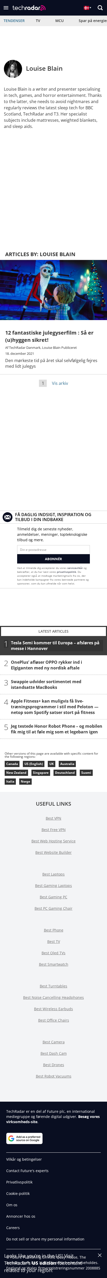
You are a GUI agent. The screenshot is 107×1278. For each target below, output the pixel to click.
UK (51, 764)
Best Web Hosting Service (53, 841)
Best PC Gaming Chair (53, 908)
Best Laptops (53, 874)
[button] (6, 8)
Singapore (41, 772)
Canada (12, 764)
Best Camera (54, 1041)
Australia (67, 764)
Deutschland (65, 772)
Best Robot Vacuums (53, 1076)
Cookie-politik (18, 1193)
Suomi (86, 772)
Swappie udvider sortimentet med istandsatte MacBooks (46, 684)
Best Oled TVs (53, 952)
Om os (11, 1204)
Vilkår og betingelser (24, 1159)
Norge (25, 781)
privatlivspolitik (66, 572)
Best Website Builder (53, 852)
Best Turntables (53, 986)
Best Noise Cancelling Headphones (53, 997)
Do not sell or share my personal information (45, 1239)
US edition (44, 1263)
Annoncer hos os (20, 1216)
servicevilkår (75, 568)
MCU (59, 20)
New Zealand (16, 772)
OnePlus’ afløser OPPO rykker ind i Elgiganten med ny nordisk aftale (46, 664)
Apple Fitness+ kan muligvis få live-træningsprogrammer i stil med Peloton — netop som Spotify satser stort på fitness (54, 706)
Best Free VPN (54, 829)
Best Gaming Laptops (53, 885)
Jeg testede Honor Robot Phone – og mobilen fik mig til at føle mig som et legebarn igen (56, 728)
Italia (10, 781)
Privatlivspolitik (19, 1182)
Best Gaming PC (53, 896)
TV (38, 20)
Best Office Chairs (53, 1020)
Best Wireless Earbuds (53, 1008)
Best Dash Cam (54, 1053)
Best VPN (53, 818)
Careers (13, 1227)
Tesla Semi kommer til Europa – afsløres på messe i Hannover (55, 645)
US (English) (33, 764)
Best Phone (53, 930)
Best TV (53, 941)
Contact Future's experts (27, 1170)
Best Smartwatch (53, 964)
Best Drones (53, 1064)
